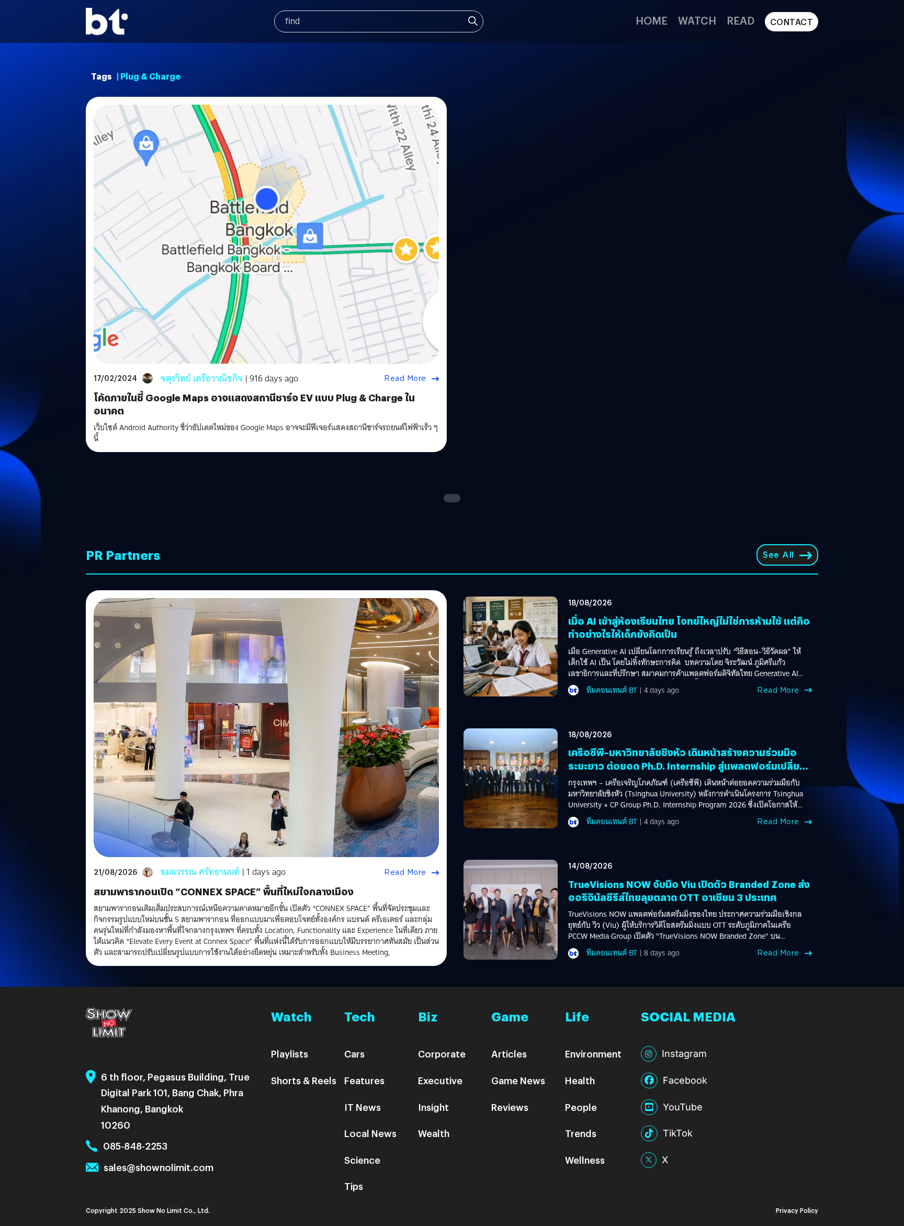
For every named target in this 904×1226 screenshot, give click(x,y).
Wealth (433, 1133)
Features (364, 1080)
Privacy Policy (797, 1210)
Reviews (509, 1106)
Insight (433, 1106)
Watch (697, 20)
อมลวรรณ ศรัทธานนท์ (200, 872)
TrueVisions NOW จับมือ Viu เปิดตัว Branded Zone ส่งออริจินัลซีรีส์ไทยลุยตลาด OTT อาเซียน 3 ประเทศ (689, 891)
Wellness (585, 1159)
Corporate (442, 1053)
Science (362, 1159)
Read (740, 20)
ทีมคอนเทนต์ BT (611, 690)
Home (652, 20)
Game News (518, 1080)
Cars (354, 1053)
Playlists (289, 1053)
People (581, 1106)
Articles (509, 1053)
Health (580, 1080)
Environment (593, 1053)
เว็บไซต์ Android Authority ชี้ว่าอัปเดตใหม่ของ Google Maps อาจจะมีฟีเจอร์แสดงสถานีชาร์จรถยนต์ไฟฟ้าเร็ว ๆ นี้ (266, 433)
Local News (370, 1133)
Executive (440, 1080)
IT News (362, 1106)
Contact (791, 22)
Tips (353, 1186)
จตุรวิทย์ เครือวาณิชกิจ (202, 378)
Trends (580, 1133)
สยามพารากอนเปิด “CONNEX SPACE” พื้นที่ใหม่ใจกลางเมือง (224, 891)
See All (778, 555)
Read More (405, 378)
